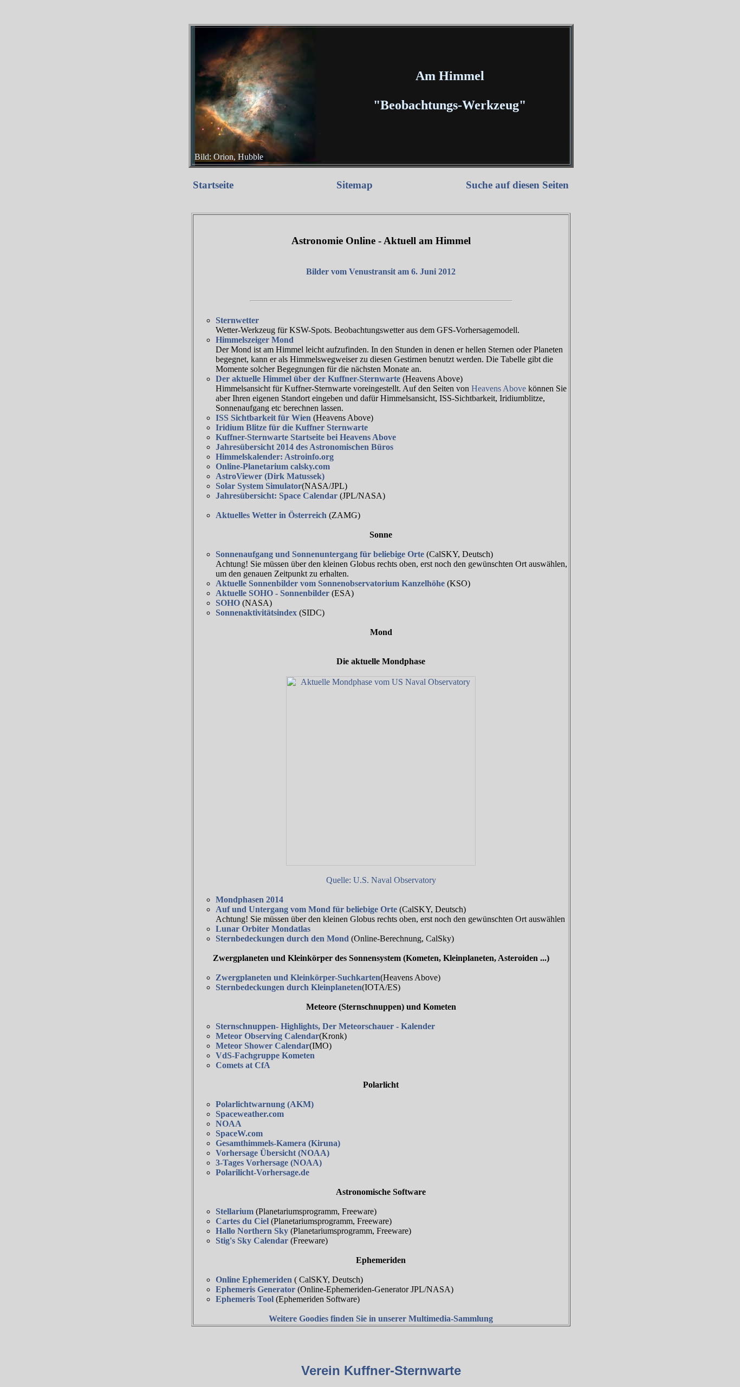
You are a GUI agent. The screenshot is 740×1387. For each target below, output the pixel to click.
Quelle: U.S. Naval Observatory (381, 880)
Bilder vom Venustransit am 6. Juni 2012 (381, 271)
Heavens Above (498, 388)
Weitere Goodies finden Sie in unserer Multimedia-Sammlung (381, 1318)
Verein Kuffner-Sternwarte (381, 1370)
